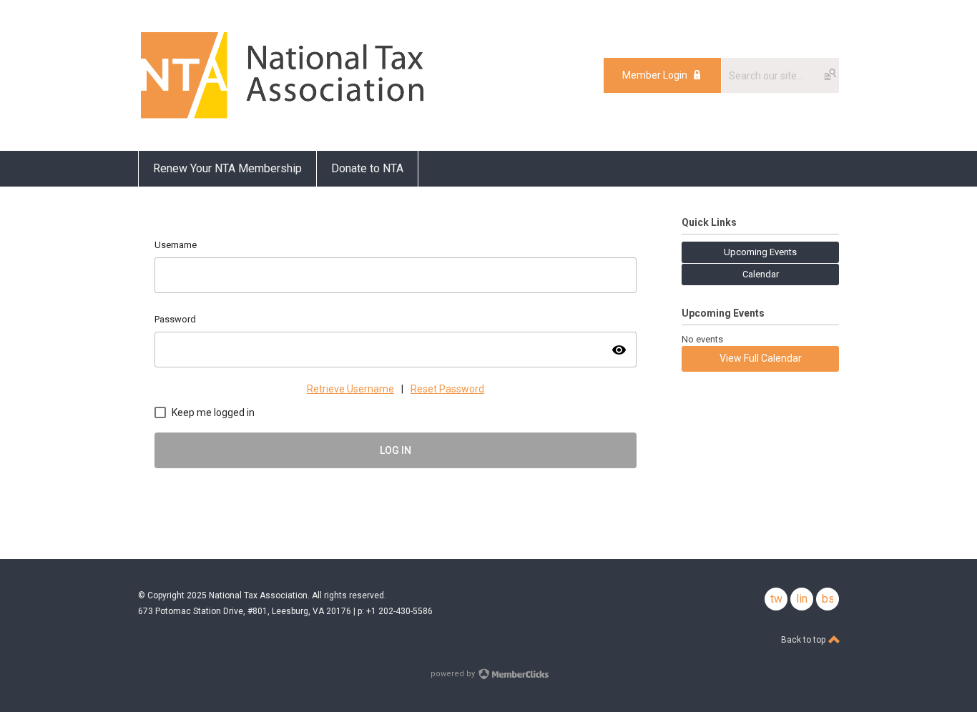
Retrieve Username (350, 389)
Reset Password (447, 389)
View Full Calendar (761, 358)
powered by (454, 673)
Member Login (654, 75)
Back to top (804, 640)
